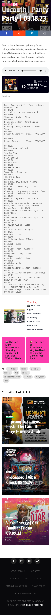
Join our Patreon (33, 605)
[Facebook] (14, 561)
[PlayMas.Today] (10, 4)
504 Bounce (12, 369)
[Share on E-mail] (44, 33)
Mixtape (25, 373)
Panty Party (40, 377)
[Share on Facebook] (6, 33)
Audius (23, 369)
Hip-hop (7, 373)
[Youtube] (29, 561)
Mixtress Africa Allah (12, 377)
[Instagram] (22, 561)
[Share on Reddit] (19, 33)
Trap (6, 381)
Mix (16, 373)
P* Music (28, 377)
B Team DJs (35, 369)
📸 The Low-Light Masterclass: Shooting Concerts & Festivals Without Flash (35, 317)
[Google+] (37, 561)
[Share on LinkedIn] (32, 33)
